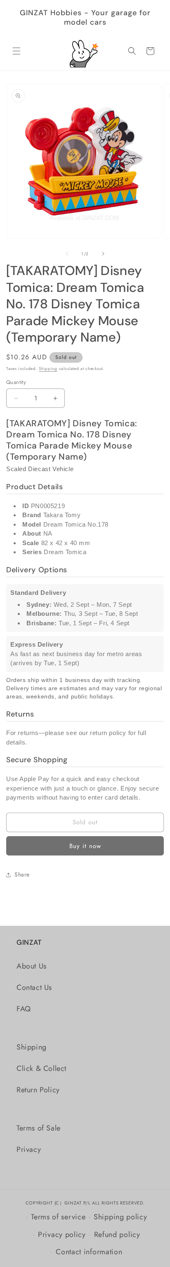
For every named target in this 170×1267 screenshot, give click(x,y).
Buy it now (85, 846)
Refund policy (117, 1234)
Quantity (16, 382)
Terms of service (58, 1217)
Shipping (48, 368)
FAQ (24, 1008)
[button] (16, 51)
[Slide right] (103, 254)
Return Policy (38, 1089)
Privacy (29, 1149)
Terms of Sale (39, 1128)
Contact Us (34, 987)
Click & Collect (41, 1068)
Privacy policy (62, 1234)
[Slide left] (67, 254)
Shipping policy (120, 1217)
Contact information (89, 1251)
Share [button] (22, 874)
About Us (32, 966)
